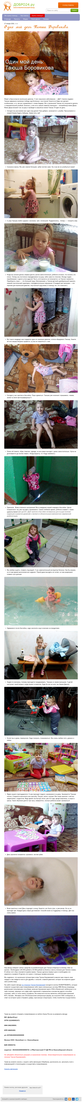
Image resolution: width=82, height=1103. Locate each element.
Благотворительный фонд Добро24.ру (19, 6)
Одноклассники (69, 1099)
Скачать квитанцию (11, 1069)
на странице (26, 985)
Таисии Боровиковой (38, 985)
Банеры (46, 19)
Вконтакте (66, 1099)
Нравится (22, 1091)
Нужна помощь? (37, 15)
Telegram (77, 1099)
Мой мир (73, 1099)
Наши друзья (35, 19)
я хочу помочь (68, 5)
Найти (74, 10)
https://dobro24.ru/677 (35, 1087)
